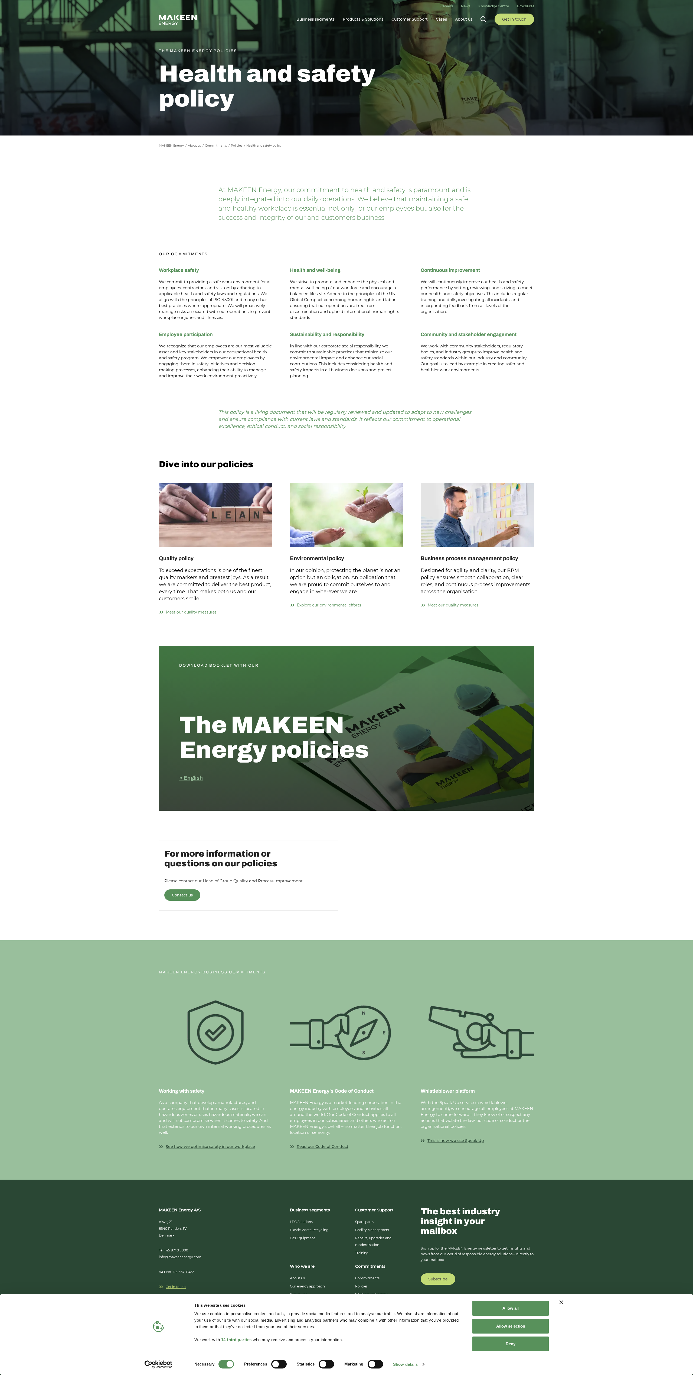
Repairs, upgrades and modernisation (373, 1241)
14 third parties (236, 1339)
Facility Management (372, 1230)
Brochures (525, 6)
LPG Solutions (301, 1222)
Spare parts (364, 1222)
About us (297, 1278)
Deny (510, 1343)
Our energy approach (307, 1286)
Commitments (367, 1278)
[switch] (279, 1364)
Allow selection (510, 1326)
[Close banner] (561, 1302)
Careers (446, 6)
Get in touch (176, 1287)
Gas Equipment (302, 1238)
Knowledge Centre (493, 6)
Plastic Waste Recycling (309, 1230)
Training (361, 1253)
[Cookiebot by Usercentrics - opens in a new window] (158, 1364)
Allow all (510, 1308)
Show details (405, 1364)
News (465, 6)
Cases (441, 19)
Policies (361, 1286)
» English (191, 778)
